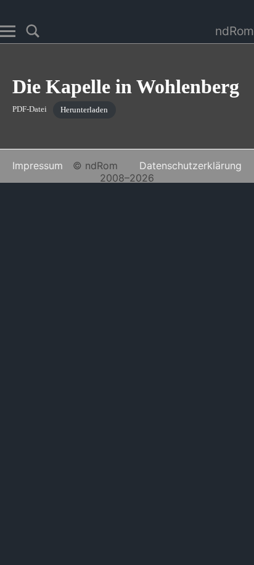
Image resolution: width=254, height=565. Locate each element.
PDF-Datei (29, 110)
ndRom (234, 30)
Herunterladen (84, 110)
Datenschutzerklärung (190, 165)
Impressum (37, 165)
